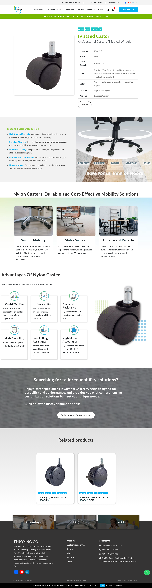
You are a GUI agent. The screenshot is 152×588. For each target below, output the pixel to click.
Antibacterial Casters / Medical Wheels (76, 16)
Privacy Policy (133, 580)
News (100, 10)
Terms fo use (121, 580)
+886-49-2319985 (96, 3)
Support (90, 10)
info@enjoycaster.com (72, 3)
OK (102, 585)
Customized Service (53, 10)
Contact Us (128, 10)
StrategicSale (81, 580)
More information (114, 585)
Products (37, 10)
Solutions (70, 10)
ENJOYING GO (26, 580)
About (79, 10)
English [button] (113, 3)
